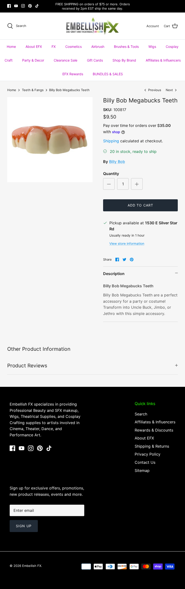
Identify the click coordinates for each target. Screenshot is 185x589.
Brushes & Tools (126, 46)
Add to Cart (140, 205)
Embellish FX (31, 566)
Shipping (111, 140)
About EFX (34, 46)
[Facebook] (9, 6)
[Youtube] (16, 6)
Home (11, 46)
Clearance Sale (65, 60)
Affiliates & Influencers (163, 60)
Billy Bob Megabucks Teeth (69, 90)
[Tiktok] (37, 6)
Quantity (111, 173)
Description (114, 273)
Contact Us (145, 462)
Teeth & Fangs (33, 90)
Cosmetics (73, 46)
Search (141, 414)
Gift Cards (95, 60)
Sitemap (142, 470)
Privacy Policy (147, 454)
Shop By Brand (124, 60)
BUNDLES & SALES (108, 74)
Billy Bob (117, 161)
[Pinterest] (30, 6)
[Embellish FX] (93, 26)
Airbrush (97, 46)
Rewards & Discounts (154, 430)
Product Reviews (27, 366)
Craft (9, 60)
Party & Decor (33, 60)
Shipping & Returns (152, 446)
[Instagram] (23, 6)
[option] (49, 139)
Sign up (24, 526)
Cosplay (172, 46)
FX (54, 46)
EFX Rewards (72, 74)
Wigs (152, 46)
